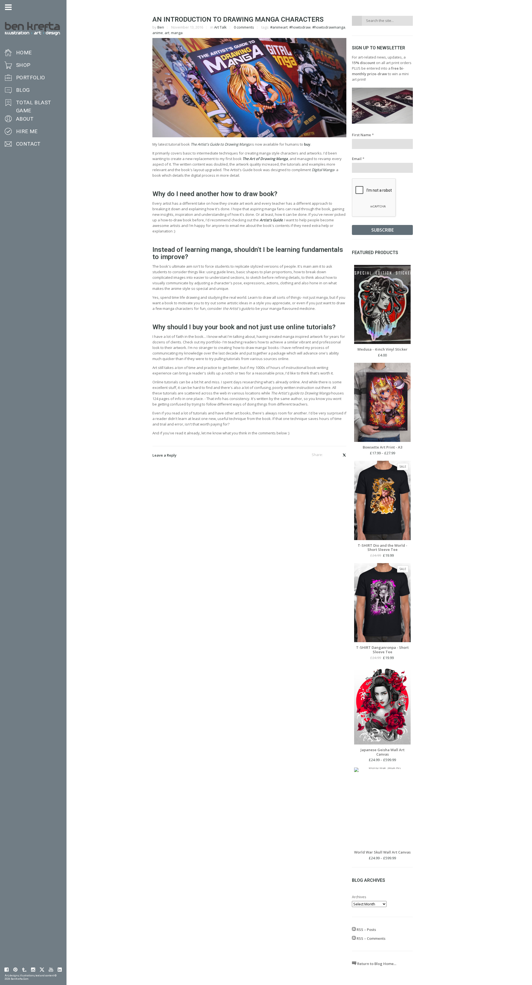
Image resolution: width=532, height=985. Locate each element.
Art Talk (220, 27)
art (167, 32)
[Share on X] (344, 455)
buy (307, 144)
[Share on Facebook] (328, 455)
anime (157, 32)
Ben (160, 27)
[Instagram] (33, 970)
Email (358, 158)
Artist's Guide (271, 219)
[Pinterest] (15, 970)
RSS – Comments (370, 938)
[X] (42, 970)
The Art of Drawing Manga (265, 158)
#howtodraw (300, 27)
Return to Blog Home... (376, 963)
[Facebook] (6, 970)
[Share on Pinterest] (336, 455)
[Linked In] (60, 970)
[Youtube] (51, 970)
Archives (359, 896)
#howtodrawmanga (328, 27)
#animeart (279, 27)
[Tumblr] (24, 970)
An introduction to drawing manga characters (238, 19)
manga (177, 32)
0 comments (244, 27)
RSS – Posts (366, 929)
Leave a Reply (164, 455)
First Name (363, 134)
